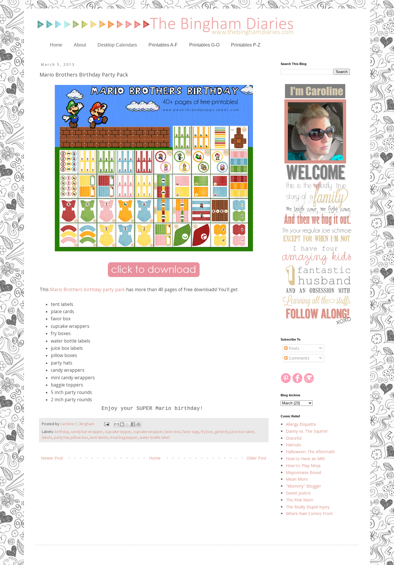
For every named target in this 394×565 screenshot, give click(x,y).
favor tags (191, 431)
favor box (173, 431)
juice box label (241, 431)
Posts (293, 348)
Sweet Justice (298, 493)
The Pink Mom (299, 500)
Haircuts (293, 444)
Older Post (257, 458)
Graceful (293, 438)
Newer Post (52, 458)
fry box (207, 431)
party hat (61, 437)
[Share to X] (127, 424)
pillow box (79, 437)
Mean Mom (297, 479)
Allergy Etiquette (301, 424)
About (80, 44)
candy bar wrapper (87, 431)
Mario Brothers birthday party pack (87, 290)
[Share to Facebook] (133, 424)
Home (56, 44)
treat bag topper (124, 437)
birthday (62, 431)
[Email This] (116, 424)
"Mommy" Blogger (303, 486)
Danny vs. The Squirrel (306, 431)
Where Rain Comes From (309, 513)
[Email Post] (106, 423)
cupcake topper (118, 431)
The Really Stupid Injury (307, 507)
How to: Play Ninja (303, 465)
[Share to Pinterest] (138, 424)
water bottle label (155, 437)
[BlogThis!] (122, 424)
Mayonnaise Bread (303, 472)
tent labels (99, 437)
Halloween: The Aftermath (310, 451)
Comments (298, 358)
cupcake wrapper (148, 431)
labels (47, 437)
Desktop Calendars (117, 44)
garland (221, 431)
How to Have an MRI (305, 458)
